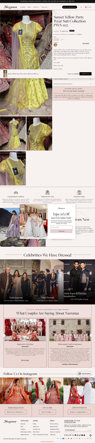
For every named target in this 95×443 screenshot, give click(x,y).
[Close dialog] (73, 207)
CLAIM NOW (61, 231)
